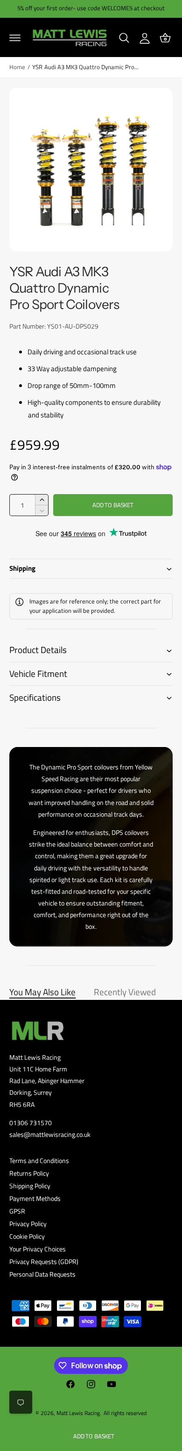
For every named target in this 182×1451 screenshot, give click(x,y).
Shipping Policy (29, 1186)
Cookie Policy (27, 1236)
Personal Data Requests (42, 1274)
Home (17, 67)
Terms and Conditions (39, 1160)
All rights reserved (125, 1413)
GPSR (17, 1211)
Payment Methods (35, 1198)
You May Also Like (42, 991)
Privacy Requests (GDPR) (43, 1261)
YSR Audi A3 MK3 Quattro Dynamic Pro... (85, 67)
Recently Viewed (125, 991)
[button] (15, 38)
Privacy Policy (28, 1223)
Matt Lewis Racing (78, 1413)
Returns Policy (29, 1173)
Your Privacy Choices (37, 1249)
